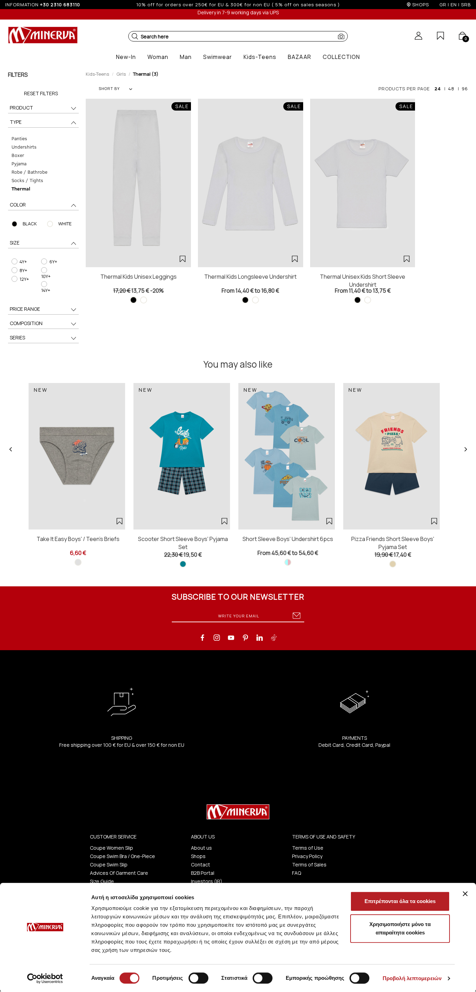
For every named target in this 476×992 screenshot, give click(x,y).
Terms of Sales (309, 864)
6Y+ (53, 261)
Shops (198, 856)
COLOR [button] (18, 204)
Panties (19, 138)
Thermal (20, 188)
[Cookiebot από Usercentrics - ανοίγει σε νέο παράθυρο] (45, 978)
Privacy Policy (307, 856)
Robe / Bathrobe (29, 171)
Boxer (17, 155)
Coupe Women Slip (111, 847)
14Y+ (45, 290)
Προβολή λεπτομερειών (412, 978)
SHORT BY (109, 88)
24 (438, 88)
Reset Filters (41, 93)
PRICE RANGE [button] (25, 309)
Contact (200, 864)
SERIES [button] (17, 337)
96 (465, 88)
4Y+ (23, 261)
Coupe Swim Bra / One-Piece (122, 856)
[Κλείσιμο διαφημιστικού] (465, 893)
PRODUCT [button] (21, 107)
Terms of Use (307, 847)
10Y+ (46, 276)
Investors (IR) (206, 881)
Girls (121, 74)
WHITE (64, 223)
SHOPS (420, 4)
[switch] (198, 978)
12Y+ (24, 279)
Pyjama (18, 163)
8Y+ (23, 270)
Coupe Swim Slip (109, 864)
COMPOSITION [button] (26, 323)
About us (201, 847)
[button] (135, 36)
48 (451, 88)
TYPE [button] (16, 122)
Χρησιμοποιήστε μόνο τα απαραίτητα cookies (400, 928)
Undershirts (24, 146)
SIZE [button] (15, 242)
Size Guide (102, 881)
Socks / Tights (27, 180)
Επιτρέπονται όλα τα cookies (400, 901)
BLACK (30, 223)
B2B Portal (202, 873)
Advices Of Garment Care (119, 873)
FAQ (296, 873)
